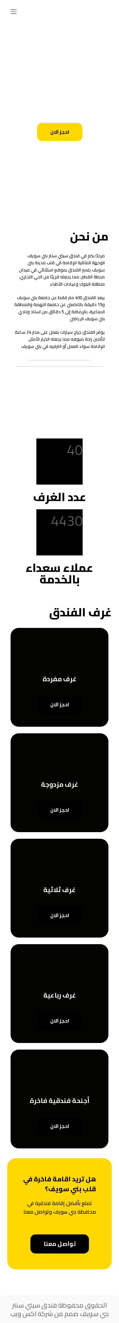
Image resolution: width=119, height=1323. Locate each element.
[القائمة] (14, 11)
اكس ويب (23, 1314)
